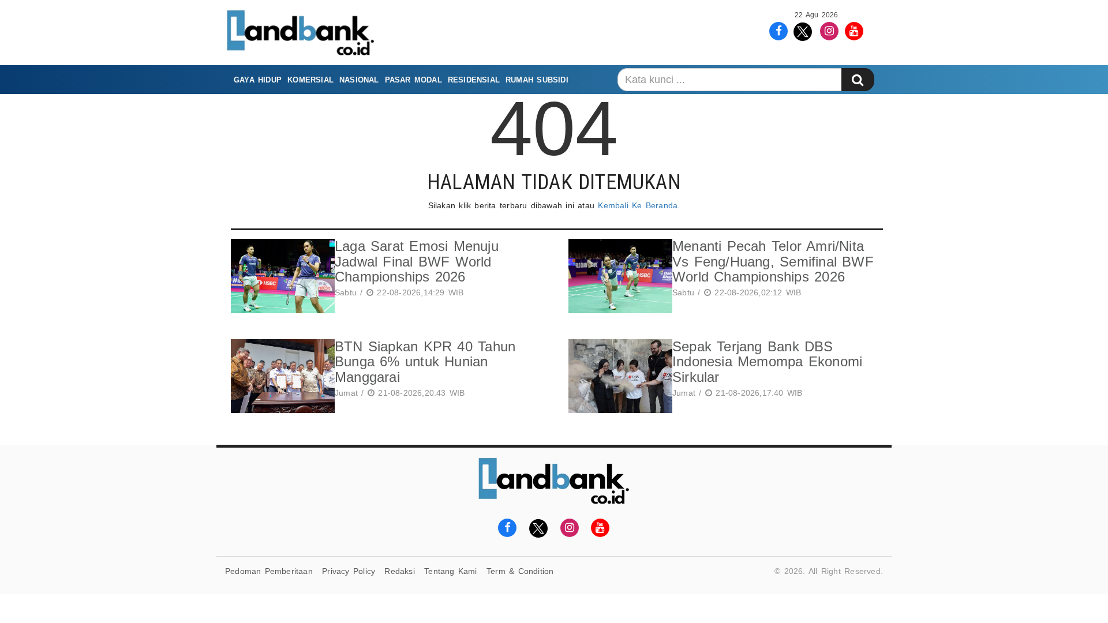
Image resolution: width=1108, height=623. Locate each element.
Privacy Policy (348, 571)
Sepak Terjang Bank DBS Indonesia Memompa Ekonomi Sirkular (767, 362)
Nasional (359, 80)
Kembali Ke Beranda (637, 205)
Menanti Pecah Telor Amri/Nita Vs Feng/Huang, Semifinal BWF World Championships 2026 (773, 261)
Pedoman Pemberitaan (269, 571)
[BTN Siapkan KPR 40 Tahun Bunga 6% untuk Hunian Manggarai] (280, 376)
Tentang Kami (450, 571)
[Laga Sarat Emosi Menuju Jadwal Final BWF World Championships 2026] (280, 276)
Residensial (474, 80)
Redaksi (399, 571)
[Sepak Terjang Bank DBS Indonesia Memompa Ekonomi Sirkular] (617, 376)
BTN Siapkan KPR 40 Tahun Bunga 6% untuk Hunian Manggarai (425, 362)
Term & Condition (519, 571)
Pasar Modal (413, 80)
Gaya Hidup (258, 80)
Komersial (310, 80)
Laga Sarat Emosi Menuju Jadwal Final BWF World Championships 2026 (417, 261)
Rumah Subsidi (537, 80)
